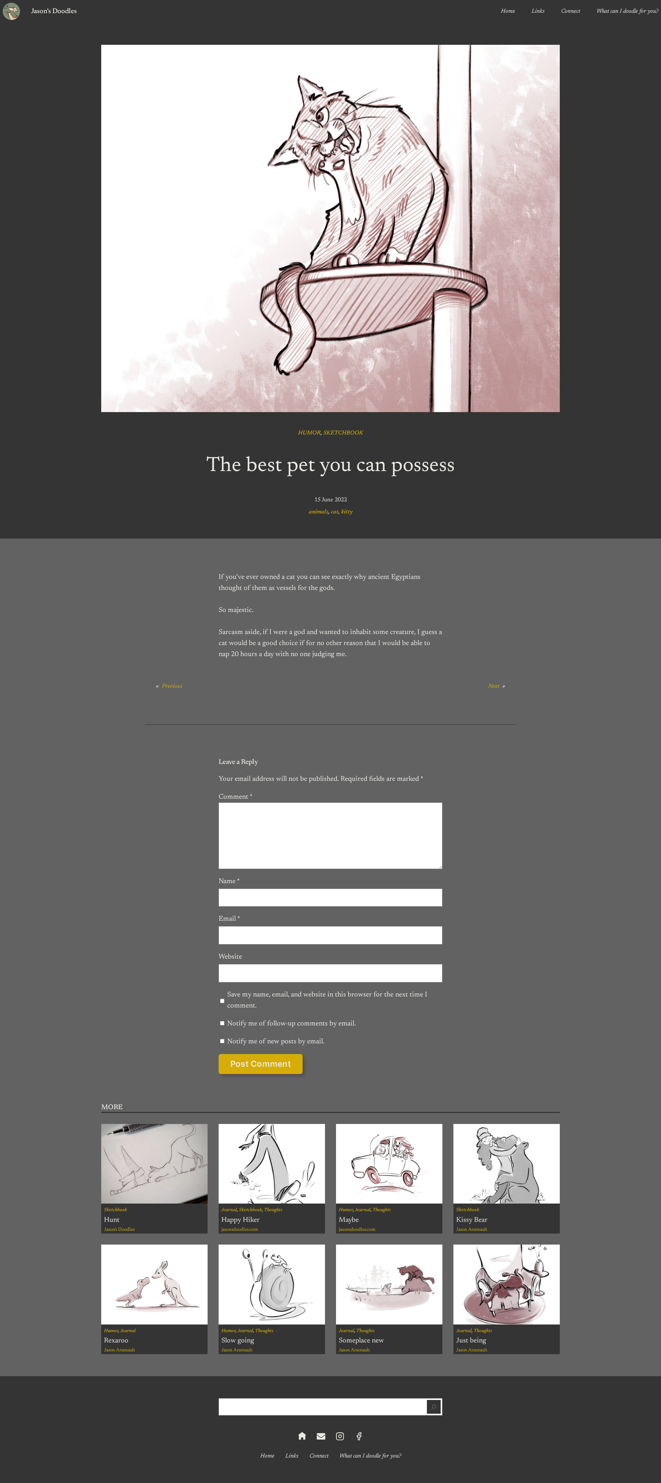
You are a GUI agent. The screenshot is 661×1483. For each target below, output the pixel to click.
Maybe (349, 1220)
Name (229, 881)
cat (334, 512)
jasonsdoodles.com (239, 1229)
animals (318, 512)
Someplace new (361, 1340)
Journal (229, 1210)
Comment (236, 797)
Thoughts (273, 1210)
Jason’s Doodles (119, 1229)
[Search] (434, 1407)
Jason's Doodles (54, 11)
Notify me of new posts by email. (276, 1041)
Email (229, 919)
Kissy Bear (471, 1220)
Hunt (111, 1220)
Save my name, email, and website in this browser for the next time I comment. (327, 1000)
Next (493, 686)
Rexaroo (116, 1340)
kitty (347, 512)
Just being (471, 1340)
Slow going (237, 1340)
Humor (309, 433)
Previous (172, 686)
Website (230, 956)
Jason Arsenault (471, 1229)
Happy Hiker (240, 1220)
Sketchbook (343, 433)
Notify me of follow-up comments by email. (291, 1023)
